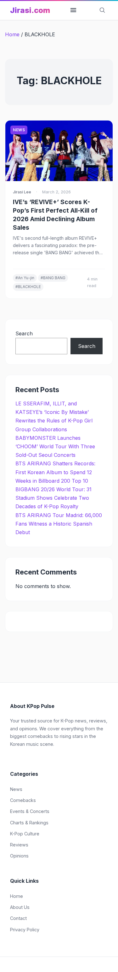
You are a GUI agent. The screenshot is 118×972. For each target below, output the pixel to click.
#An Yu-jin (24, 277)
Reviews (19, 844)
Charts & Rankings (29, 822)
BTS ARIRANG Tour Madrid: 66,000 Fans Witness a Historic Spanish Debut (58, 523)
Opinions (19, 855)
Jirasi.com (30, 10)
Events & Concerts (29, 811)
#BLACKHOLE (28, 286)
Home (12, 34)
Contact (18, 918)
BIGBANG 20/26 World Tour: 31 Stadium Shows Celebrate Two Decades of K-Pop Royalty (53, 498)
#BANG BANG (53, 277)
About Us (20, 907)
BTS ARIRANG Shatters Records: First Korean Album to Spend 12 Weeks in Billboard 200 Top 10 (55, 472)
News (19, 129)
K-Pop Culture (24, 833)
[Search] (102, 10)
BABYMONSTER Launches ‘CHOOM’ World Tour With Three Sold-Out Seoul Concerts (55, 446)
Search (24, 333)
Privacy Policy (24, 929)
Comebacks (23, 800)
